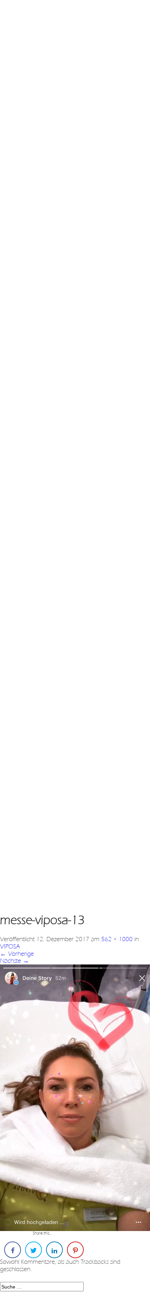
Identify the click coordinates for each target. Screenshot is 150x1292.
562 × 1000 (117, 939)
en (31, 14)
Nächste (14, 960)
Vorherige (17, 954)
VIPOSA (10, 946)
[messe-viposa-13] (75, 1097)
